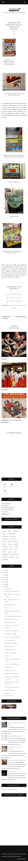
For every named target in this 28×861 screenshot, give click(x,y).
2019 (4, 575)
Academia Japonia (11, 533)
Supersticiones (5, 554)
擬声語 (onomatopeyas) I (10, 604)
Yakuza (4, 359)
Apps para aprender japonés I (15, 736)
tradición (15, 541)
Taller (15, 551)
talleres (9, 551)
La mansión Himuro (12, 771)
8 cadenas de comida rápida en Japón (17, 760)
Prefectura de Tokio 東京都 (11, 630)
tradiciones (4, 546)
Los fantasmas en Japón (10, 670)
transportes (5, 559)
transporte (14, 307)
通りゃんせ (7, 608)
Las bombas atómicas (9, 646)
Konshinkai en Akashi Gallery (11, 673)
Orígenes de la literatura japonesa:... (11, 421)
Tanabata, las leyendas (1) (10, 652)
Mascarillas (7, 693)
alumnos (9, 541)
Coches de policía (8, 667)
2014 (4, 586)
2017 (4, 579)
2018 (4, 577)
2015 (4, 584)
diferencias (4, 549)
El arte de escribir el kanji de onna (12, 637)
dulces (10, 549)
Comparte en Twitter (15, 297)
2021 (4, 570)
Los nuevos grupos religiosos (11, 643)
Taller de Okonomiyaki (9, 690)
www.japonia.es (5, 511)
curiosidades (16, 305)
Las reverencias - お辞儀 (10, 634)
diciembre (7, 589)
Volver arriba (21, 859)
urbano (4, 551)
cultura (10, 305)
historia (4, 544)
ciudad (10, 546)
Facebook (5, 486)
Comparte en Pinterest (15, 301)
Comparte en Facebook (14, 294)
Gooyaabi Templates (6, 856)
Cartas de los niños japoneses (11, 687)
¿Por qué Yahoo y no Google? (11, 664)
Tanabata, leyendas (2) (9, 649)
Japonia (9, 544)
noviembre (7, 695)
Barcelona (15, 544)
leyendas (17, 546)
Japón (9, 531)
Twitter (4, 493)
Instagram (11, 486)
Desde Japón (23, 305)
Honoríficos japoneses (9, 640)
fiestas (15, 549)
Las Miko (5, 389)
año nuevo (4, 557)
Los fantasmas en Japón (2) (10, 619)
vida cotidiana (13, 536)
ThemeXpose (15, 854)
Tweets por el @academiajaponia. (10, 789)
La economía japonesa (9, 622)
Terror (17, 557)
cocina (3, 541)
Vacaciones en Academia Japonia (12, 591)
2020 (4, 572)
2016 (4, 582)
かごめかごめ (7, 656)
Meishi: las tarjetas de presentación (13, 616)
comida (4, 533)
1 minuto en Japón (15, 554)
